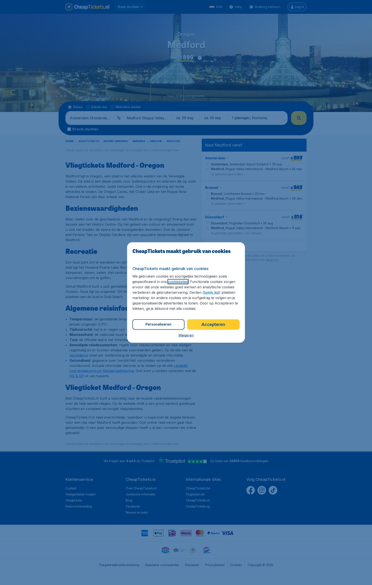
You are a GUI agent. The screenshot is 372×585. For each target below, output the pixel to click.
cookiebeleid (178, 281)
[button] (186, 335)
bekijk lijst (211, 292)
